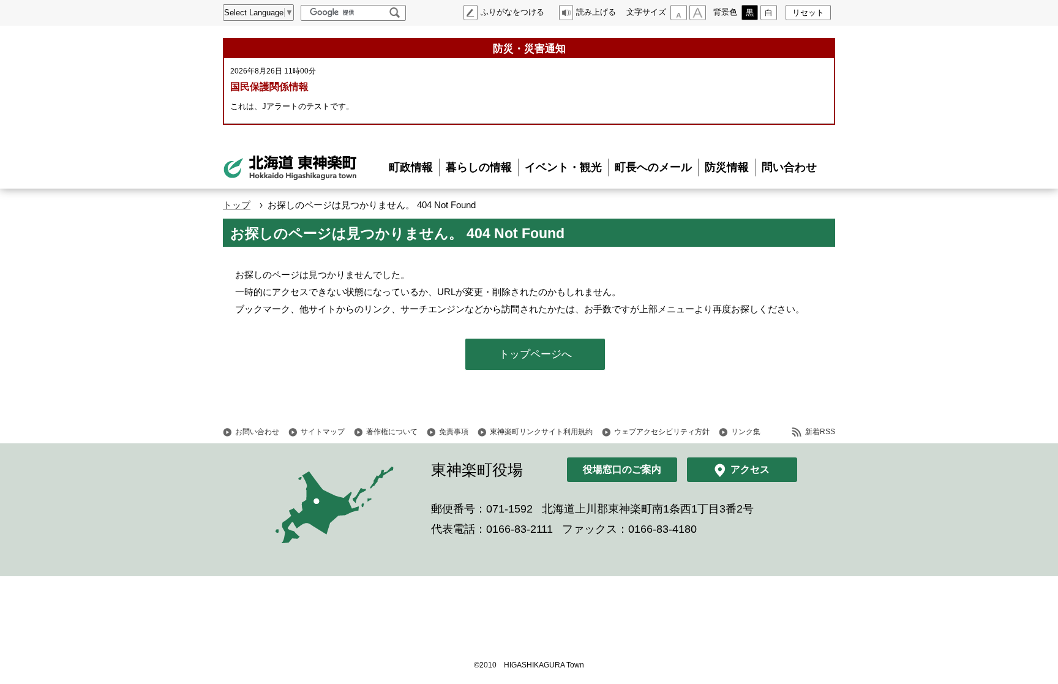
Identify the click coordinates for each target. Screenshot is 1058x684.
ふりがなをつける (512, 12)
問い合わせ (789, 167)
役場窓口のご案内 (622, 469)
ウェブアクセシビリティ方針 (662, 431)
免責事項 (453, 431)
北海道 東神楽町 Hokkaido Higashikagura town (290, 168)
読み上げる (596, 12)
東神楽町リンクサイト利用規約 (541, 431)
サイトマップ (323, 431)
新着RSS (820, 431)
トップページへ (535, 354)
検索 (394, 13)
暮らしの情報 (479, 167)
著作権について (392, 431)
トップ (236, 205)
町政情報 (411, 167)
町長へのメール (653, 167)
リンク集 (745, 431)
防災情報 (727, 167)
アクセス (750, 469)
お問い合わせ (257, 431)
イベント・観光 (563, 167)
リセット (808, 12)
